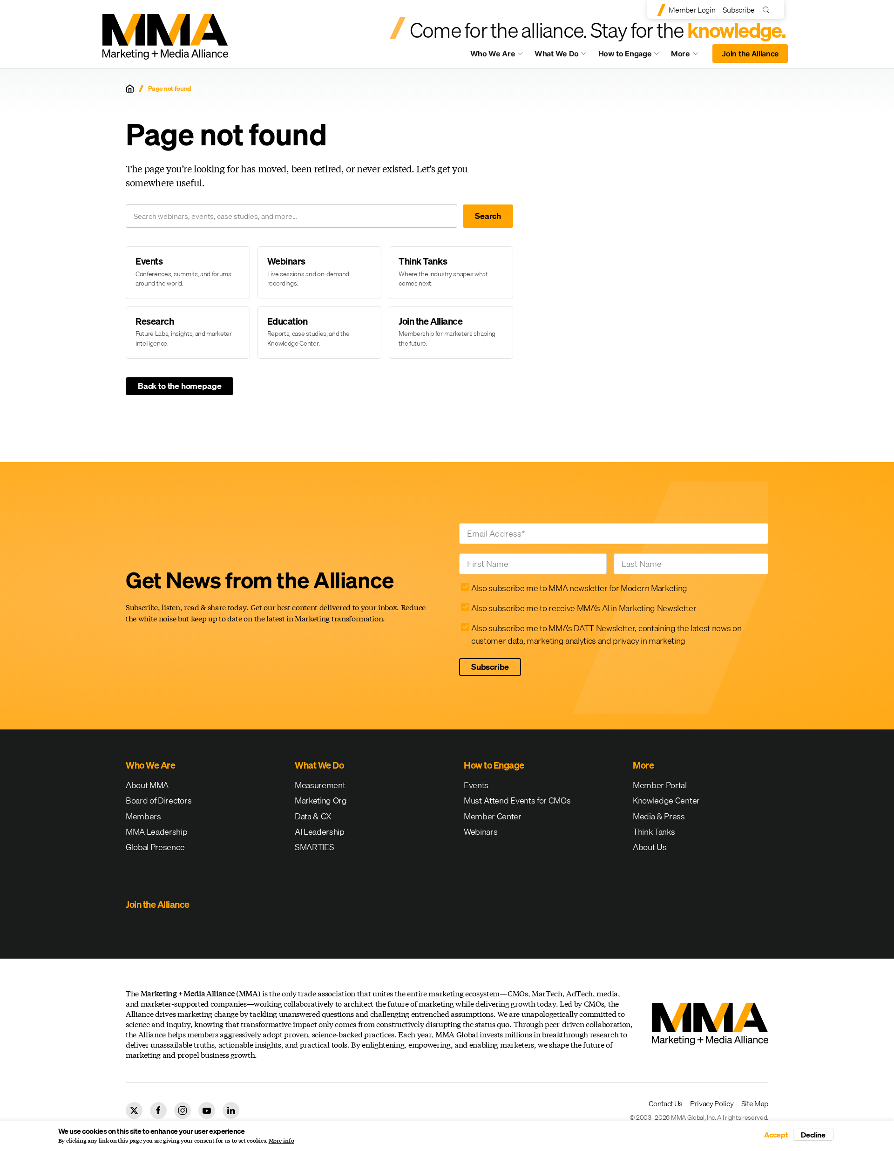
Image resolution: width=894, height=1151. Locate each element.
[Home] (130, 88)
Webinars (480, 831)
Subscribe (738, 10)
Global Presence (155, 847)
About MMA (147, 785)
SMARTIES (314, 847)
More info (281, 1140)
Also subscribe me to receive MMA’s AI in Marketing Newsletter (583, 608)
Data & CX (313, 816)
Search (488, 216)
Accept (776, 1134)
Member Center (493, 816)
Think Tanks (654, 831)
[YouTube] (206, 1110)
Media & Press (659, 816)
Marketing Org (321, 800)
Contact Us (666, 1103)
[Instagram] (182, 1110)
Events (476, 785)
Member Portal (660, 785)
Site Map (754, 1103)
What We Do (557, 53)
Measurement (320, 785)
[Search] (768, 9)
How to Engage (625, 53)
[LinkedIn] (231, 1110)
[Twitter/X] (134, 1110)
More (689, 56)
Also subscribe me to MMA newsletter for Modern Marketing (579, 588)
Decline (813, 1135)
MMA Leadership (157, 831)
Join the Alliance (750, 53)
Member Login (692, 10)
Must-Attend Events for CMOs (517, 800)
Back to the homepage (179, 386)
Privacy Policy (712, 1103)
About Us (649, 847)
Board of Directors (158, 800)
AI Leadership (320, 831)
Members (143, 816)
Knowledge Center (666, 800)
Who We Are (492, 53)
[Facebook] (158, 1110)
